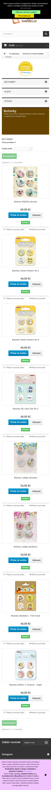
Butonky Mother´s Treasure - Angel (25, 685)
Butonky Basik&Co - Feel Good (25, 616)
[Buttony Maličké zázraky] (25, 181)
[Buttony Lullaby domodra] (25, 458)
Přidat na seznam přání (15, 229)
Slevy (7, 91)
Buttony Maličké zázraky (25, 201)
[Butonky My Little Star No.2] (25, 389)
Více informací (25, 8)
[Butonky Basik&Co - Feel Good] (25, 596)
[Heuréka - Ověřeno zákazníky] (25, 68)
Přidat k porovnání (38, 229)
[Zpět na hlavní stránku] (4, 53)
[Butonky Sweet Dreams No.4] (25, 320)
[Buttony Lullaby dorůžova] (25, 527)
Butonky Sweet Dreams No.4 (25, 340)
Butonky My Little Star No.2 (25, 409)
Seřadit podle (7, 149)
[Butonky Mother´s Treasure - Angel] (25, 665)
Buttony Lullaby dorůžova (25, 547)
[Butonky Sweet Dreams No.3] (25, 251)
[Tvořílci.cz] (25, 20)
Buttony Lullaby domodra (25, 478)
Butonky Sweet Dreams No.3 (25, 271)
